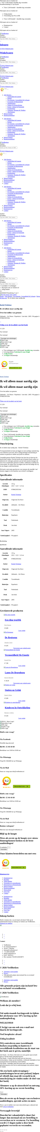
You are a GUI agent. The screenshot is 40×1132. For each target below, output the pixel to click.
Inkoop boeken (8, 114)
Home (2, 296)
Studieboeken (11, 103)
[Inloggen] (0, 40)
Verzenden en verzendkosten (12, 883)
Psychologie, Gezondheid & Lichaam (18, 100)
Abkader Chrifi (8, 642)
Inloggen (4, 44)
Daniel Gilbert (8, 695)
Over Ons (6, 891)
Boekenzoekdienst (9, 115)
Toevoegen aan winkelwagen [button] (22, 648)
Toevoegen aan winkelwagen (8, 338)
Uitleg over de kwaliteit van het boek (14, 325)
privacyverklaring (8, 1106)
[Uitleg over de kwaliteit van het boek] (0, 321)
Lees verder (21, 630)
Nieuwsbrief (7, 890)
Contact (6, 183)
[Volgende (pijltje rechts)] (2, 1131)
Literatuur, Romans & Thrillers (16, 110)
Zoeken (2, 35)
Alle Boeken (7, 95)
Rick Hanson (7, 625)
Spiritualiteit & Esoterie (14, 96)
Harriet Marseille (8, 677)
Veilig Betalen (8, 881)
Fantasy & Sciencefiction (14, 105)
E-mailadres (3, 847)
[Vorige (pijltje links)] (0, 1131)
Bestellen (6, 879)
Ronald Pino (7, 660)
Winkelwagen (6, 52)
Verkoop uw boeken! (6, 923)
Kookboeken (11, 108)
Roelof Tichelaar (6, 305)
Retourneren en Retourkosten (12, 885)
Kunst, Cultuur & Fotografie (15, 107)
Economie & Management (15, 102)
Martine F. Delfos (9, 712)
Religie (9, 98)
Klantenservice (8, 182)
